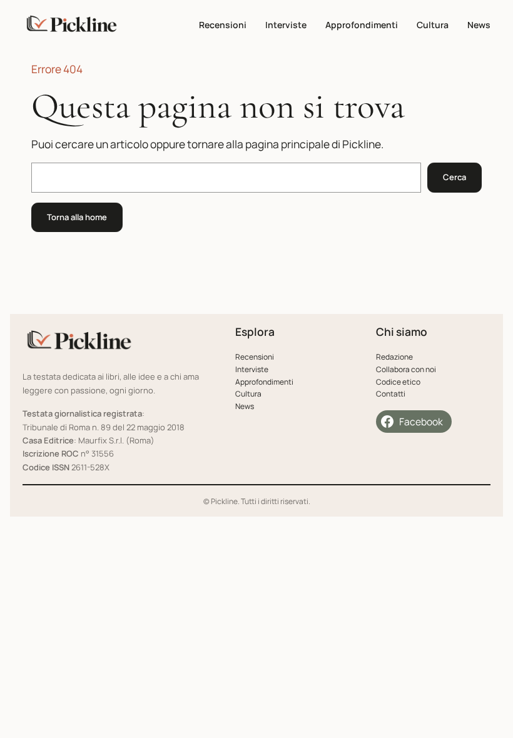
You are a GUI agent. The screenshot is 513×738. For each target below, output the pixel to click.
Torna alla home (77, 217)
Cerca (454, 177)
